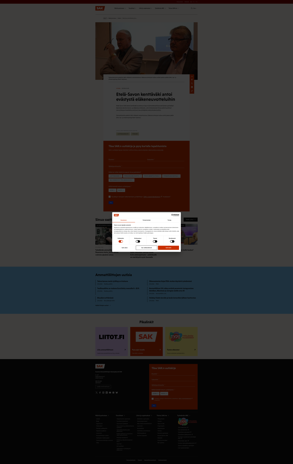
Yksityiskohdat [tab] (146, 220)
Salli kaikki (168, 247)
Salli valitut (125, 247)
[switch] (138, 241)
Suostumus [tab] (124, 220)
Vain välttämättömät (146, 247)
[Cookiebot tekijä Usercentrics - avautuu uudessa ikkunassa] (172, 215)
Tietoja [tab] (169, 220)
